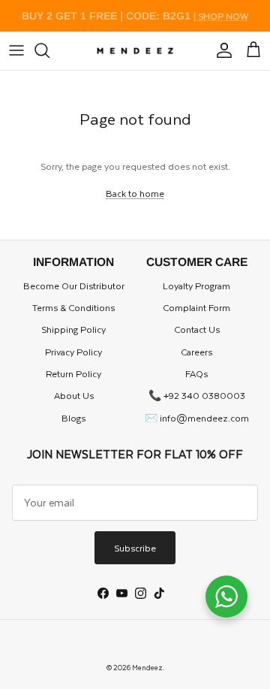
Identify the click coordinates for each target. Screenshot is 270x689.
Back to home (135, 193)
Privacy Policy (73, 351)
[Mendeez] (135, 50)
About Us (74, 395)
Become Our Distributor (73, 285)
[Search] (49, 50)
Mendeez (147, 667)
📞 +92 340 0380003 (196, 395)
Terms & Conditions (73, 307)
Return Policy (73, 373)
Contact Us (197, 329)
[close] (16, 50)
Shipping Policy (73, 329)
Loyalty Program (196, 285)
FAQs (196, 373)
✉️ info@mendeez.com (197, 417)
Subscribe (135, 547)
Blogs (74, 417)
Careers (196, 351)
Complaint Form (196, 307)
